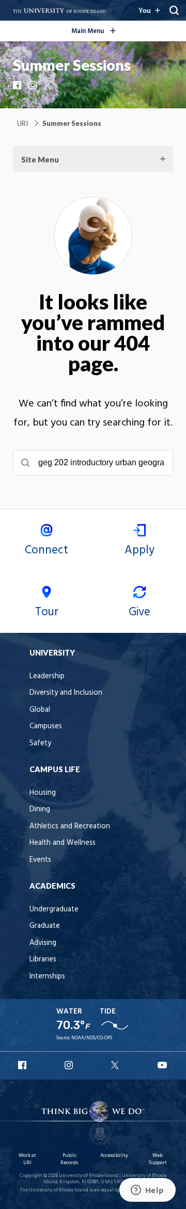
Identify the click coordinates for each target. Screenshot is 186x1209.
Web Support (157, 1159)
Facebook (18, 85)
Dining (39, 809)
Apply (139, 550)
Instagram (33, 85)
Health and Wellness (62, 843)
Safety (40, 743)
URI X (116, 1065)
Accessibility (114, 1155)
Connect (46, 550)
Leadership (47, 676)
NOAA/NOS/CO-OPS (91, 1038)
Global (39, 710)
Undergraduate (54, 910)
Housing (42, 793)
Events (40, 860)
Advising (42, 943)
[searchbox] (93, 463)
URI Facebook (23, 1065)
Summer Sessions (72, 65)
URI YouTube (163, 1065)
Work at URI (27, 1159)
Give (139, 612)
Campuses (45, 726)
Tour (46, 612)
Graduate (44, 926)
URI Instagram (70, 1065)
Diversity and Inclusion (65, 693)
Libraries (42, 960)
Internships (47, 977)
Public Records (69, 1159)
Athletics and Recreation (69, 826)
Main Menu (109, 29)
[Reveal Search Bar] (174, 10)
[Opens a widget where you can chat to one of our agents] (147, 1191)
